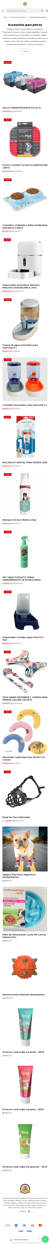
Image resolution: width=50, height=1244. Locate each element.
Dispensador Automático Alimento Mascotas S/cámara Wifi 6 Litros (21, 286)
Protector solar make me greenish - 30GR (24, 1167)
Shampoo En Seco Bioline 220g (19, 520)
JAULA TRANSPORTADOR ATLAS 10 (21, 108)
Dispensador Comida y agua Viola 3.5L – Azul (23, 638)
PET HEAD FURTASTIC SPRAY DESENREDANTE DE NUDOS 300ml (21, 578)
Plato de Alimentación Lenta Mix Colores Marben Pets (24, 935)
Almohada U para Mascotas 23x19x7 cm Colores (23, 758)
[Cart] (47, 10)
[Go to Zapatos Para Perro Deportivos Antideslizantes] (25, 849)
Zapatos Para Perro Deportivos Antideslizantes (19, 875)
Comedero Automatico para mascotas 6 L (24, 405)
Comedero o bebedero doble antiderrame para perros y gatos (24, 226)
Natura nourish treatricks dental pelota (23, 994)
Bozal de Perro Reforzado (16, 817)
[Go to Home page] (25, 4)
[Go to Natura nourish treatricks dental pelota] (25, 969)
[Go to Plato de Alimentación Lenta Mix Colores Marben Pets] (25, 909)
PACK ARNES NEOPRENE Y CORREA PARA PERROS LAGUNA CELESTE (25, 698)
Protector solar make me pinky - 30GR (22, 1109)
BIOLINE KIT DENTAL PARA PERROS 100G (24, 462)
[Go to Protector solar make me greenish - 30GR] (25, 1141)
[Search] (42, 10)
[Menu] (3, 10)
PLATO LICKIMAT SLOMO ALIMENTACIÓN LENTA (25, 166)
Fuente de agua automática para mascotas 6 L (20, 346)
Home (5, 17)
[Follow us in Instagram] (29, 1211)
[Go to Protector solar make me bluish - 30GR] (25, 1026)
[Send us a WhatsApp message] (45, 1239)
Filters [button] (26, 51)
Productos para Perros (18, 17)
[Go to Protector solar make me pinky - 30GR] (25, 1083)
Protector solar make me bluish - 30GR (23, 1052)
